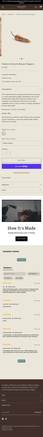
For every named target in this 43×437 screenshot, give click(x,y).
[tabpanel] (21, 318)
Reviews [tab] (8, 268)
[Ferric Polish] (4, 133)
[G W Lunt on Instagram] (6, 419)
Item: (8, 139)
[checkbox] (19, 278)
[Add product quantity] (10, 153)
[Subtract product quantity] (4, 153)
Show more (21, 361)
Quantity (4, 149)
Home (3, 14)
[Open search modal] (36, 7)
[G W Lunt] (21, 7)
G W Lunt (14, 426)
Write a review (21, 259)
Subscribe (37, 412)
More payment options (21, 173)
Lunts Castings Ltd (18, 1)
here (33, 390)
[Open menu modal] (3, 7)
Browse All (11, 14)
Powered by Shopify (7, 429)
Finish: (8, 130)
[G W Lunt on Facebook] (3, 419)
